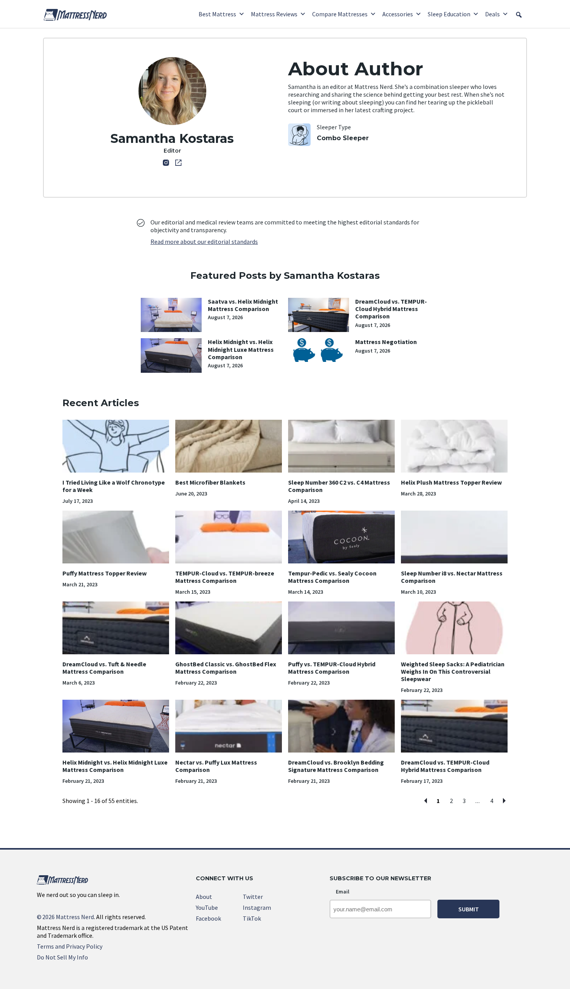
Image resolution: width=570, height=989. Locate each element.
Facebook (208, 918)
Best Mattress (217, 14)
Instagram (257, 907)
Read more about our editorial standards (204, 241)
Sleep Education (449, 14)
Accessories (397, 14)
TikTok (252, 918)
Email (342, 891)
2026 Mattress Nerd (65, 917)
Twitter (253, 896)
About (204, 896)
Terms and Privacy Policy (69, 946)
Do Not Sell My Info (62, 957)
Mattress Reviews (274, 14)
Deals (492, 14)
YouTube (207, 907)
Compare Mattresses (340, 14)
